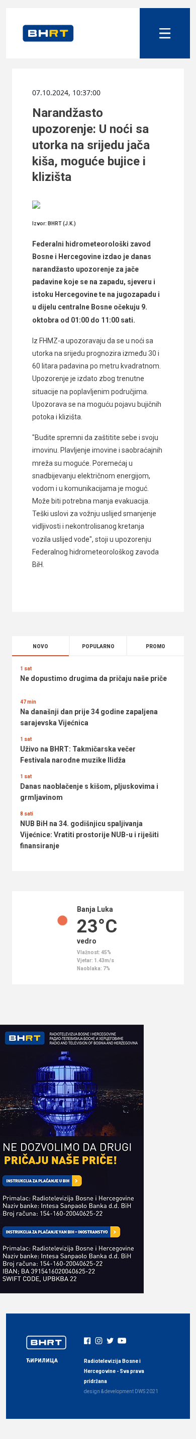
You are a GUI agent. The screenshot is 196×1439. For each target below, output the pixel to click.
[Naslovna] (48, 33)
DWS (140, 1391)
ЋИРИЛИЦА (42, 1360)
